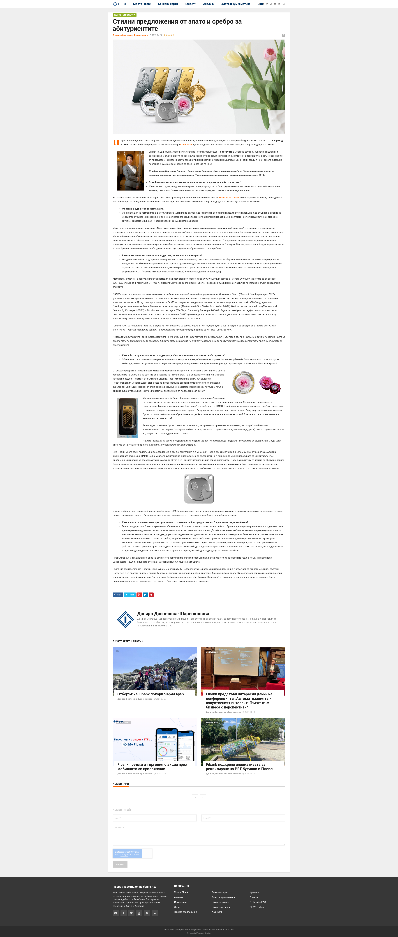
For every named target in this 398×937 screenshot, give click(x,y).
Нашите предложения (185, 912)
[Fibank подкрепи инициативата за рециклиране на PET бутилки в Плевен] (243, 742)
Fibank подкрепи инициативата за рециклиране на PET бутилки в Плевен (240, 766)
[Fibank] (260, 4)
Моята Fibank (212, 652)
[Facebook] (263, 4)
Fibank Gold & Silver (229, 197)
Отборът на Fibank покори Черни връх (150, 694)
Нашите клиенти (220, 902)
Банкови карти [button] (168, 3)
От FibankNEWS (258, 902)
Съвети (254, 897)
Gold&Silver (186, 144)
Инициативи (212, 723)
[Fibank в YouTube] (139, 913)
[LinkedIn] (279, 4)
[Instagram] (275, 4)
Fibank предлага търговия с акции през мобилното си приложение (152, 766)
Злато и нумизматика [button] (235, 3)
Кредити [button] (190, 3)
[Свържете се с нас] (116, 913)
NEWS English (257, 907)
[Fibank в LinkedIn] (155, 913)
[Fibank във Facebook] (123, 913)
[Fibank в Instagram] (147, 913)
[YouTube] (271, 4)
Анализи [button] (208, 3)
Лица (177, 907)
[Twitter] (267, 4)
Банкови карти (219, 892)
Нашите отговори (221, 907)
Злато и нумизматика (124, 15)
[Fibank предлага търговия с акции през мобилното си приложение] (155, 742)
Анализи (178, 897)
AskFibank (217, 912)
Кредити (254, 892)
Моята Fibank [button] (142, 3)
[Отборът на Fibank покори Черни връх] (155, 671)
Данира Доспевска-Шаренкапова (173, 613)
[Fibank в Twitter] (131, 913)
